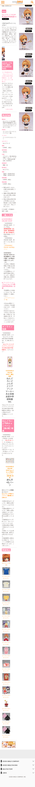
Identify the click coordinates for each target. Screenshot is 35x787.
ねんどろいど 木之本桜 (6, 564)
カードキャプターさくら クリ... (6, 577)
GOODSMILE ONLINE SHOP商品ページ (9, 247)
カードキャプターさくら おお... (6, 643)
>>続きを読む (9, 109)
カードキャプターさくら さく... (6, 736)
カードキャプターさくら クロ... (6, 722)
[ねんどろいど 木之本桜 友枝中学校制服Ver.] (26, 23)
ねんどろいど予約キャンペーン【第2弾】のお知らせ (8, 495)
